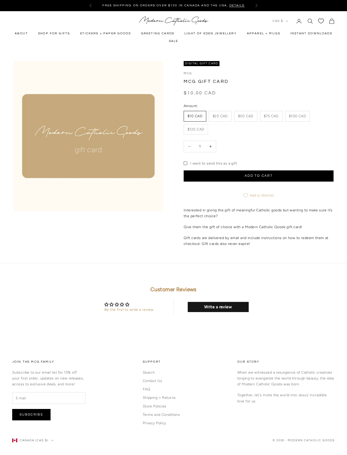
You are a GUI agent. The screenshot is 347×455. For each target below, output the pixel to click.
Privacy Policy (154, 423)
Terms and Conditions (161, 415)
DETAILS (237, 5)
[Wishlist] (321, 21)
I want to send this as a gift (213, 163)
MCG (188, 73)
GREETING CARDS (157, 33)
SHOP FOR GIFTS (54, 33)
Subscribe (31, 414)
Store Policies (154, 406)
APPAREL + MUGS (263, 33)
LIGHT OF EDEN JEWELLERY (210, 33)
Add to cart (259, 176)
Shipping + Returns (159, 397)
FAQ (146, 389)
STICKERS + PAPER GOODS (105, 33)
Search (149, 372)
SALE (173, 41)
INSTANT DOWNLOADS (311, 33)
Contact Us (152, 381)
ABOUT (21, 33)
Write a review (218, 306)
